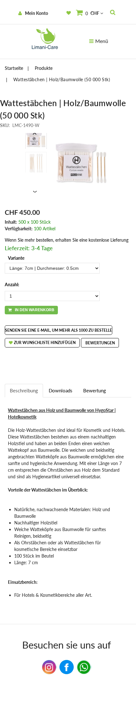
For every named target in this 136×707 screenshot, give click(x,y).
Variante (16, 258)
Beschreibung (24, 390)
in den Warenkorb (34, 310)
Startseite (14, 68)
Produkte (44, 68)
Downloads (60, 390)
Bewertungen (100, 343)
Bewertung (94, 390)
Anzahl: (12, 284)
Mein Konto (36, 13)
